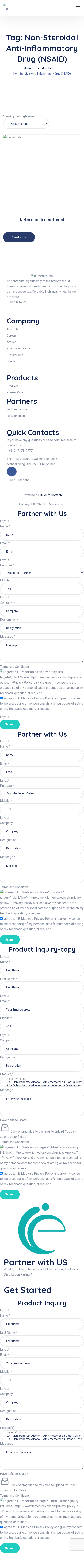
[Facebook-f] (12, 471)
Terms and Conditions (15, 667)
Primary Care (15, 392)
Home (27, 68)
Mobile (6, 580)
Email (5, 543)
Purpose (7, 565)
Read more (43, 200)
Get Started (29, 1290)
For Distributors (16, 415)
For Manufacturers (18, 409)
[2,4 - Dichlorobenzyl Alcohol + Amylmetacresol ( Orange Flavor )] (42, 1085)
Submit (9, 724)
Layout (4, 521)
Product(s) (7, 1074)
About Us (12, 329)
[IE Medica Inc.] (8, 8)
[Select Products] (42, 1078)
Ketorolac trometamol (42, 219)
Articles (11, 342)
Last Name (8, 979)
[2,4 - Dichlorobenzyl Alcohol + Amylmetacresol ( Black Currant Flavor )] (42, 1082)
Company (7, 602)
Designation (9, 619)
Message (7, 636)
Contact (12, 361)
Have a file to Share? (14, 1120)
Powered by (42, 495)
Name (5, 526)
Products (12, 386)
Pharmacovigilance (18, 348)
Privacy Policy (15, 354)
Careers (12, 335)
